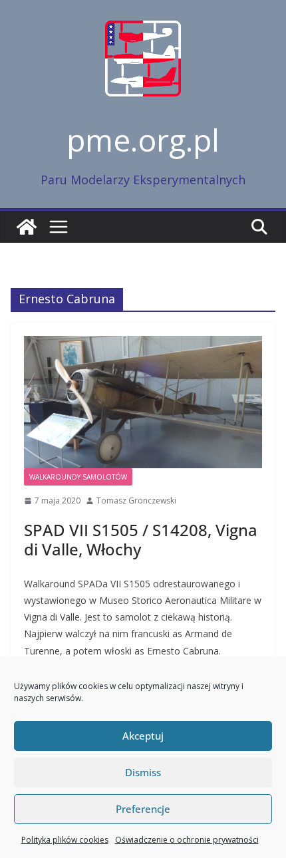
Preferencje (143, 808)
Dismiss (143, 772)
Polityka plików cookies (64, 839)
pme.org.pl (143, 139)
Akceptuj (143, 735)
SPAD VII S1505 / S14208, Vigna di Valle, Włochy (140, 539)
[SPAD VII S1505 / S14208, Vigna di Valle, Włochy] (143, 402)
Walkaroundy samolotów (78, 477)
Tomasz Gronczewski (136, 500)
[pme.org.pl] (27, 227)
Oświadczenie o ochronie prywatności (187, 839)
